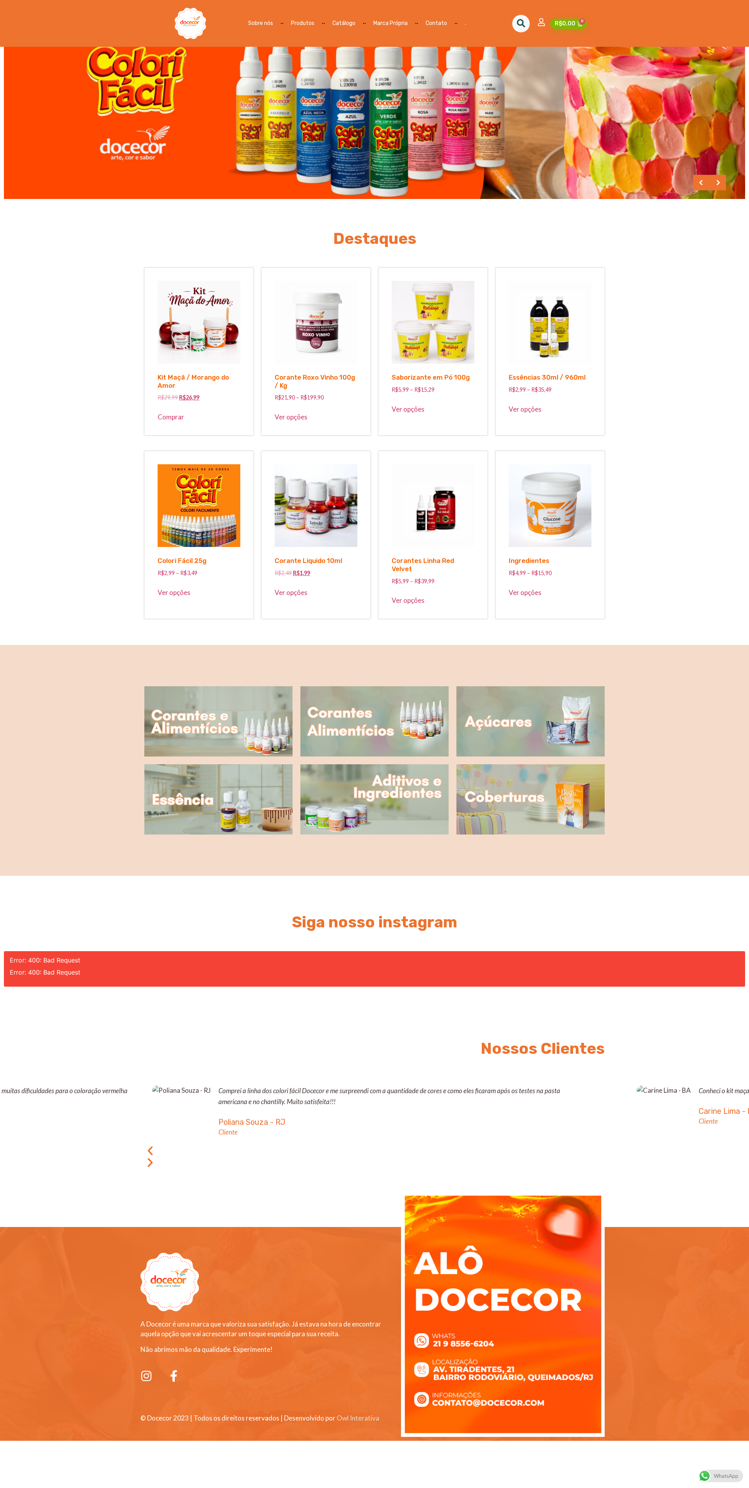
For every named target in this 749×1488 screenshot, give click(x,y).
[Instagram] (146, 1376)
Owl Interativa (358, 1418)
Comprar (171, 417)
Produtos (302, 23)
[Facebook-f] (173, 1376)
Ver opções (291, 417)
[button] (521, 23)
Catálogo (343, 23)
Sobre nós (260, 23)
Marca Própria (390, 23)
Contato (436, 23)
